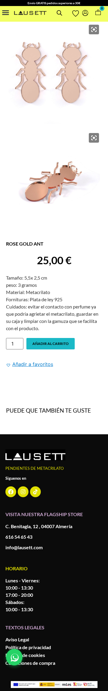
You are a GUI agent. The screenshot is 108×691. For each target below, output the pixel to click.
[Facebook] (10, 491)
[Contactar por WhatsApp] (14, 657)
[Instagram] (23, 491)
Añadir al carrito (50, 343)
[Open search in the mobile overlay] (58, 12)
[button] (5, 12)
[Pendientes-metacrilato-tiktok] (35, 491)
